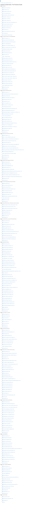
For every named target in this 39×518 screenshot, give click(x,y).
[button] (0, 0)
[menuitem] (0, 1)
